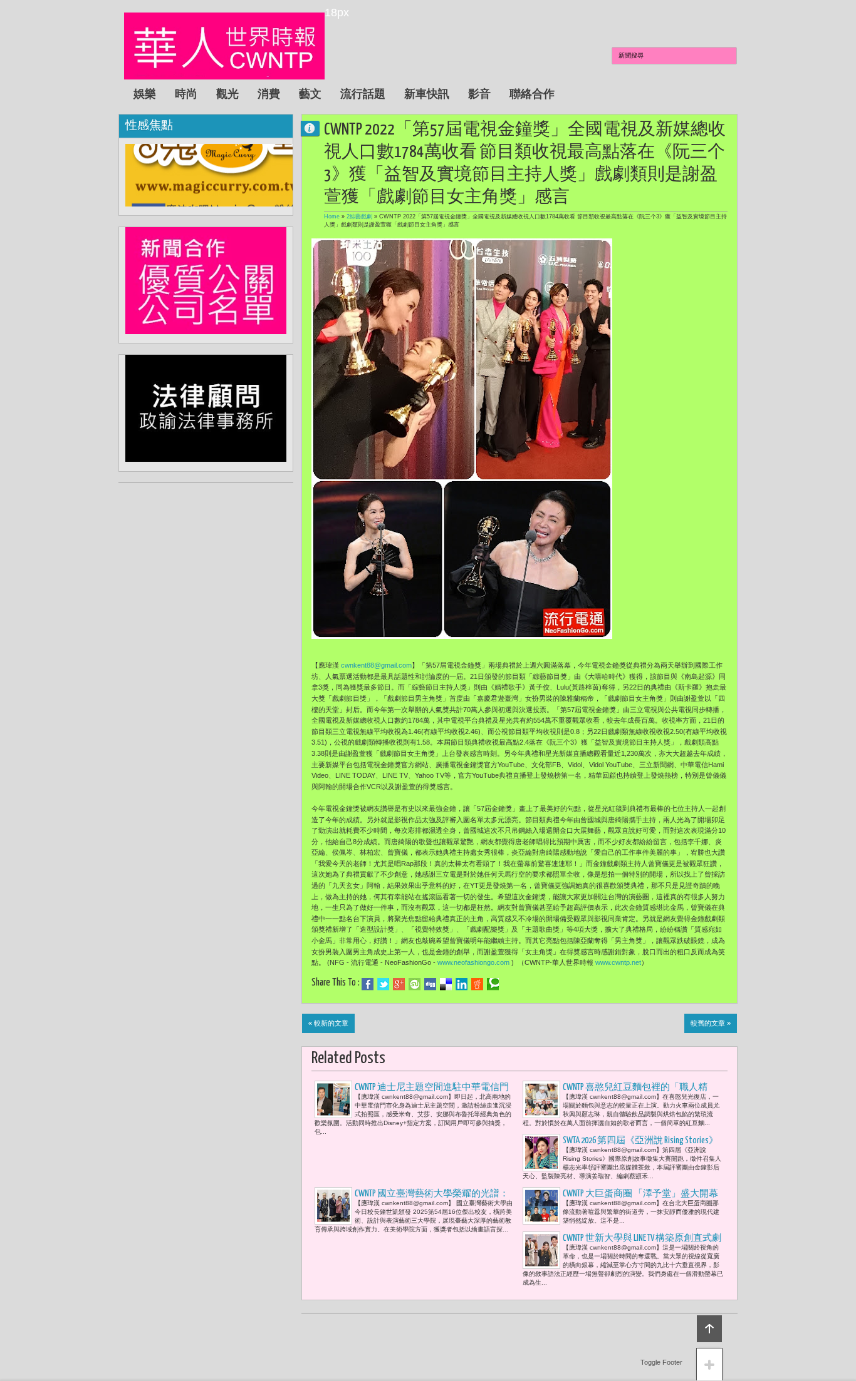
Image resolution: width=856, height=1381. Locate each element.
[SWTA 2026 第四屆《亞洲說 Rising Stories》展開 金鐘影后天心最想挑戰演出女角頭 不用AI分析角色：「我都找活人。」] (541, 1152)
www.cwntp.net (618, 962)
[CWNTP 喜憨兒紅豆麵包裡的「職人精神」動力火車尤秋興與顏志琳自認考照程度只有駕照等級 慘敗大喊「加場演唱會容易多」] (541, 1099)
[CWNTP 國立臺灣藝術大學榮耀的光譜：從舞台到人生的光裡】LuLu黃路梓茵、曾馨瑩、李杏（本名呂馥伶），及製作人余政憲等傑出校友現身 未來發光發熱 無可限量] (333, 1206)
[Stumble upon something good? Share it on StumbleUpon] (414, 984)
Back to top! (709, 1328)
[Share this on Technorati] (493, 984)
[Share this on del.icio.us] (446, 984)
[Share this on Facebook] (367, 984)
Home (332, 216)
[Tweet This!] (383, 984)
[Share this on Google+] (399, 984)
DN (315, 128)
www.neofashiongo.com (473, 962)
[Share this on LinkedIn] (461, 984)
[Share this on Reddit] (477, 984)
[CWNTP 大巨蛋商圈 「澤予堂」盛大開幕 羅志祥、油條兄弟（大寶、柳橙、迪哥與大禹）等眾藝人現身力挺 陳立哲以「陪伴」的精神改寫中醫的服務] (541, 1206)
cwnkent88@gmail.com (376, 665)
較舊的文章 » (711, 1023)
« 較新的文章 (328, 1023)
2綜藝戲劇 (359, 216)
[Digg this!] (430, 984)
